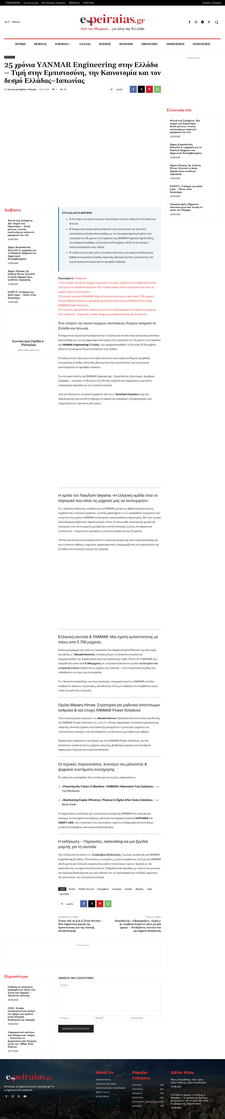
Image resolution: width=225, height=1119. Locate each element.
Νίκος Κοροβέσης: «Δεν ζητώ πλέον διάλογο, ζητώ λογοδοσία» (189, 1081)
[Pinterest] (149, 89)
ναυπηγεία (116, 889)
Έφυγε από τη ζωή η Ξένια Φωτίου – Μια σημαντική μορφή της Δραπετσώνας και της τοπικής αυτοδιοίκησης (80, 926)
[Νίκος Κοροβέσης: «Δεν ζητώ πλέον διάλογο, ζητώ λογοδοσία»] (216, 1083)
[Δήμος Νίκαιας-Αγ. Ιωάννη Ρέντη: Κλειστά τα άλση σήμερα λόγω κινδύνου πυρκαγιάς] (44, 274)
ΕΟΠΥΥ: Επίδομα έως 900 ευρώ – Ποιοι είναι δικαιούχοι (22, 295)
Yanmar (71, 889)
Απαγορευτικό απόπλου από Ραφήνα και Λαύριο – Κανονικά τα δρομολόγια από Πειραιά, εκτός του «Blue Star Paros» (22, 1040)
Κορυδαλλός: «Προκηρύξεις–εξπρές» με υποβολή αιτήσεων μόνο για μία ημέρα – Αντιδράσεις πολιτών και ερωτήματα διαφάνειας (138, 926)
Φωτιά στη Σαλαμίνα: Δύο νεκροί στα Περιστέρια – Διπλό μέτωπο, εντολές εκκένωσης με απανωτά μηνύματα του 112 (21, 228)
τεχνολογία (64, 894)
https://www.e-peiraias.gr (28, 350)
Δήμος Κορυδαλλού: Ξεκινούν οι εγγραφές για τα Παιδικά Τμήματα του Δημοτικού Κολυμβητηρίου (22, 253)
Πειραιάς (139, 889)
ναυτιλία (128, 889)
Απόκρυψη (80, 278)
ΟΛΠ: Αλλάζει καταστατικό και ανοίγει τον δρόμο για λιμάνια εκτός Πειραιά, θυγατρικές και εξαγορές (21, 1014)
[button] (216, 22)
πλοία (149, 889)
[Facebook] (189, 22)
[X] (209, 22)
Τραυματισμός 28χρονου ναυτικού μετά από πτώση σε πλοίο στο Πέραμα (186, 207)
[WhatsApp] (157, 89)
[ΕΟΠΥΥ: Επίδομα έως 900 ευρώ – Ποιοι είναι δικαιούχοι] (44, 295)
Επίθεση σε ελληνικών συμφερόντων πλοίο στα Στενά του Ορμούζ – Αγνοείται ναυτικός (21, 991)
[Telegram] (202, 22)
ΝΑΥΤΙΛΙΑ (9, 57)
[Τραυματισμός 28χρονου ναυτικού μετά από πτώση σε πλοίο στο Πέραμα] (211, 208)
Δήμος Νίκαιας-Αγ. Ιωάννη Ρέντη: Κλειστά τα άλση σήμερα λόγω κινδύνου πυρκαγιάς (21, 276)
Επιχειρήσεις (103, 889)
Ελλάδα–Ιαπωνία (86, 889)
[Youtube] (25, 1096)
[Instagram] (196, 22)
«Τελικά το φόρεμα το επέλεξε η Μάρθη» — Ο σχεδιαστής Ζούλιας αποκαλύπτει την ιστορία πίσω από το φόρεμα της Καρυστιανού (189, 1099)
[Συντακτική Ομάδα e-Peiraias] (28, 325)
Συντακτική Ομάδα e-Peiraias (22, 89)
